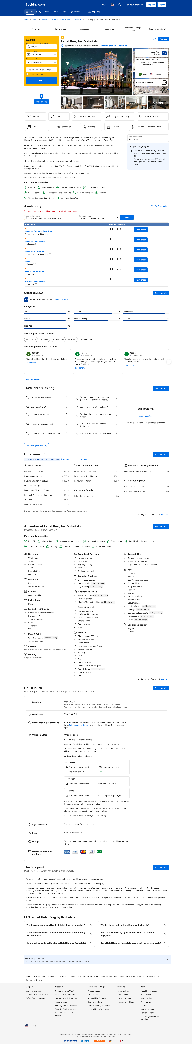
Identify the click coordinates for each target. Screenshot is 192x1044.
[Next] (166, 69)
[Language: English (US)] (112, 5)
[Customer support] (120, 5)
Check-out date (32, 59)
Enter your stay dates (78, 725)
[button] (41, 69)
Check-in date (31, 51)
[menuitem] (30, 12)
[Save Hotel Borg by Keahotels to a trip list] (154, 39)
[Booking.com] (35, 4)
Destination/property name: (37, 43)
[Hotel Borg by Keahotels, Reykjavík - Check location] (62, 45)
